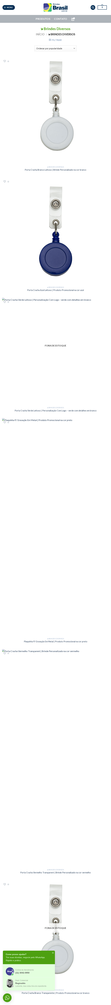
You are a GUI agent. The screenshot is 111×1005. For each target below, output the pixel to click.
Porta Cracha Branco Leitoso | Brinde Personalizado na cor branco (55, 170)
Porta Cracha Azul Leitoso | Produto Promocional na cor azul (55, 290)
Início (40, 34)
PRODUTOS (43, 18)
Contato (60, 18)
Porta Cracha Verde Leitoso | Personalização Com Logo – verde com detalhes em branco (56, 410)
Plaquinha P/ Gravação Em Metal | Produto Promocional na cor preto (55, 641)
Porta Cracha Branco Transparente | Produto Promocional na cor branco (55, 993)
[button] (8, 7)
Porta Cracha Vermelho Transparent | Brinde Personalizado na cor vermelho (55, 872)
